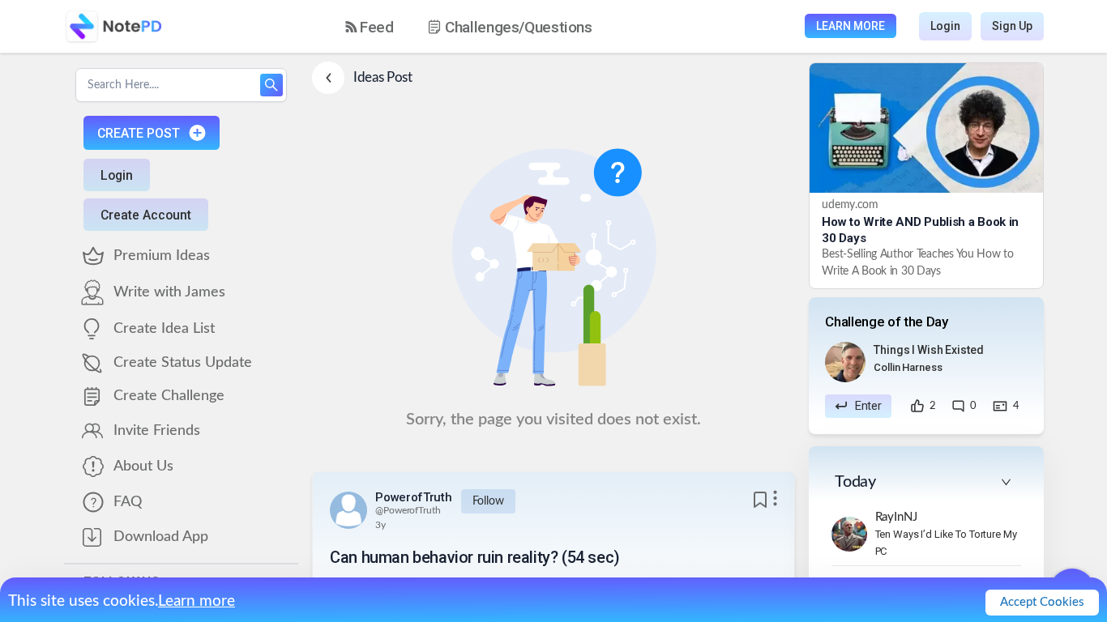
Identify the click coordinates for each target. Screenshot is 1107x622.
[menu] (483, 27)
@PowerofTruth (407, 510)
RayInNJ (896, 517)
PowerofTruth (413, 497)
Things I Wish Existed (928, 349)
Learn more (196, 601)
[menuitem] (369, 27)
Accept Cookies (1042, 602)
